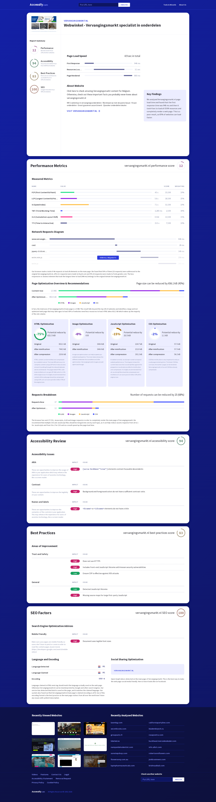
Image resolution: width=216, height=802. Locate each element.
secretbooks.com (118, 728)
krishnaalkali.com (156, 765)
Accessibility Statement (42, 778)
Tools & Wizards (170, 5)
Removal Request (63, 778)
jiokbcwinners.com (157, 759)
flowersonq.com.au (119, 759)
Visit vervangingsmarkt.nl (82, 111)
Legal (66, 774)
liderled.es (115, 741)
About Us (182, 5)
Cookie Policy (53, 782)
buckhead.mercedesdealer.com (162, 741)
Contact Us (56, 774)
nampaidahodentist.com (122, 747)
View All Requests (108, 258)
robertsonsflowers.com (159, 753)
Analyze (124, 5)
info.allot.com (155, 747)
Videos (35, 774)
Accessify (39, 5)
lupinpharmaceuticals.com (123, 765)
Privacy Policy (38, 782)
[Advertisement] (125, 43)
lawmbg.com (116, 722)
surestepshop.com (119, 753)
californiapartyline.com (159, 722)
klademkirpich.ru (156, 728)
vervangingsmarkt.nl (76, 20)
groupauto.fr (116, 735)
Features (44, 774)
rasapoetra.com (156, 735)
